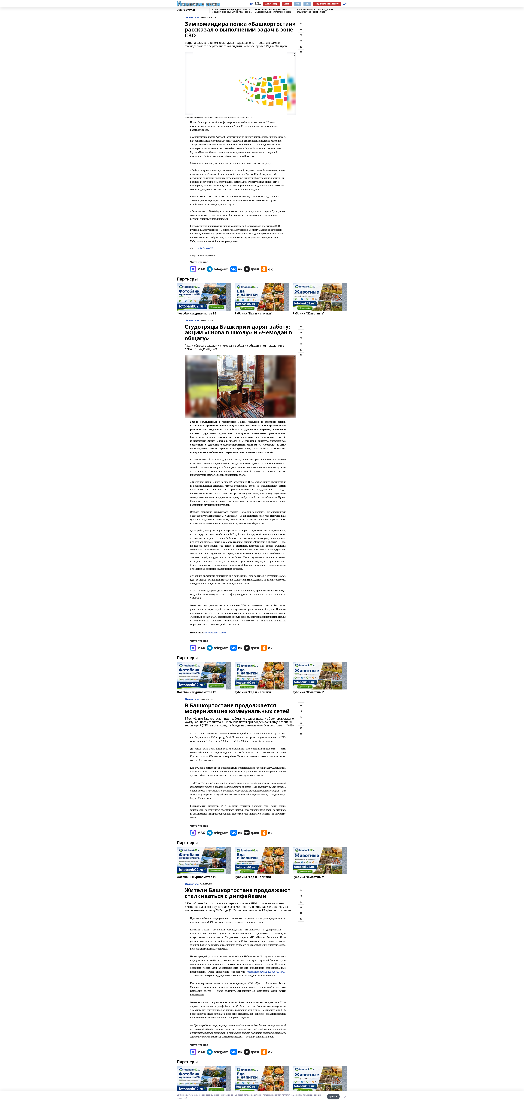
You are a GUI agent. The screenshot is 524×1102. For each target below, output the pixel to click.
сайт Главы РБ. (205, 248)
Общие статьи (186, 9)
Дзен (286, 3)
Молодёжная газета (214, 632)
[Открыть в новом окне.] (197, 269)
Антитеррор (271, 3)
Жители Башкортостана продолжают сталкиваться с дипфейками (315, 10)
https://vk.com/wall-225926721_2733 (266, 971)
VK (297, 3)
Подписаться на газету (327, 3)
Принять (333, 1096)
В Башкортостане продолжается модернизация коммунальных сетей (273, 10)
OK (307, 3)
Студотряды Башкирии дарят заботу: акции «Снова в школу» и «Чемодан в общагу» (231, 10)
